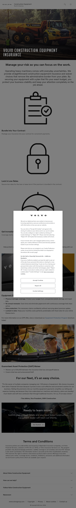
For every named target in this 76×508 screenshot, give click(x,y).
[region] (38, 254)
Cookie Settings (38, 291)
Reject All (38, 285)
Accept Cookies (38, 280)
